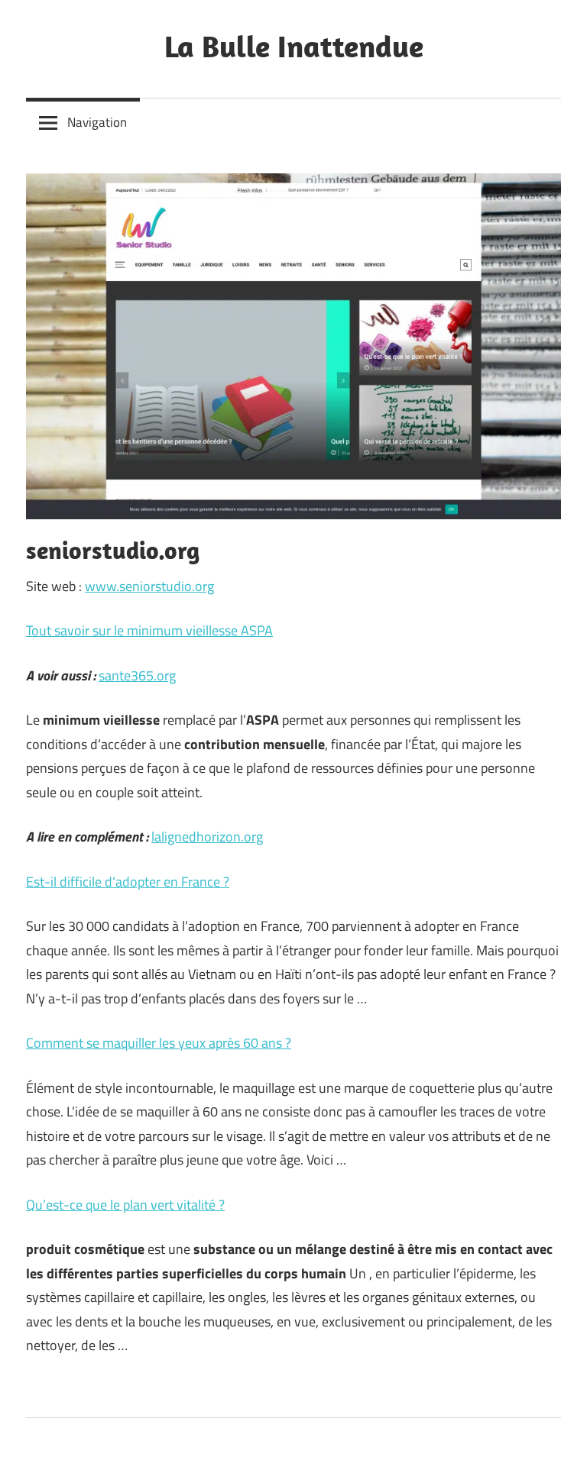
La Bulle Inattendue (293, 46)
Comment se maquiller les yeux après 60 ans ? (158, 1042)
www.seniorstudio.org (149, 586)
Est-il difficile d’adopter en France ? (127, 881)
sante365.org (137, 675)
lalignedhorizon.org (207, 836)
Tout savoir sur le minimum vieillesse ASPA (149, 630)
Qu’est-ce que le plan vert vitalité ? (125, 1204)
